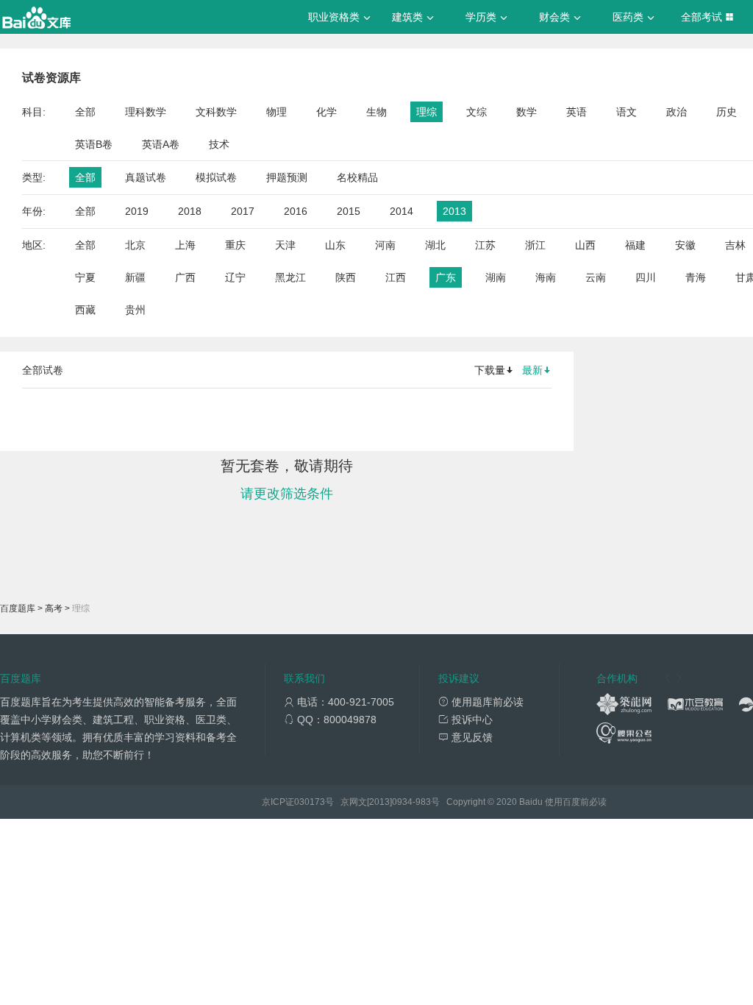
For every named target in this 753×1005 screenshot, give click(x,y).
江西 (395, 277)
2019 (137, 211)
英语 (576, 112)
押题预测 (286, 177)
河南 (385, 245)
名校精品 (357, 177)
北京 (135, 245)
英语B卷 (94, 144)
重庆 (235, 245)
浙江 (535, 245)
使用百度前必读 (576, 802)
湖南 (495, 277)
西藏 (85, 310)
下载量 (489, 370)
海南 (545, 277)
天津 (285, 245)
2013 (454, 211)
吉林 (735, 245)
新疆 (135, 277)
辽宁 (235, 277)
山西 (585, 245)
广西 (185, 277)
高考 (54, 608)
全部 (85, 112)
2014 (401, 211)
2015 (348, 211)
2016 (295, 211)
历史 (726, 112)
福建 (635, 245)
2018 (189, 211)
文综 (476, 112)
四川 (645, 277)
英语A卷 (160, 144)
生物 (376, 112)
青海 (695, 277)
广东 (445, 277)
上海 (185, 245)
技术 (219, 144)
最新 (532, 370)
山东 (335, 245)
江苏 (485, 245)
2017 (242, 211)
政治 (676, 112)
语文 (626, 112)
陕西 (345, 277)
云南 (595, 277)
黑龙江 (290, 277)
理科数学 (145, 112)
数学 (526, 112)
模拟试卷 (216, 177)
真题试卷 (145, 177)
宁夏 (85, 277)
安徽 (685, 245)
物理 (276, 112)
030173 (309, 802)
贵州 (135, 310)
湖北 (435, 245)
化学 (326, 112)
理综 (426, 112)
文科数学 (216, 112)
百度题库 (17, 608)
